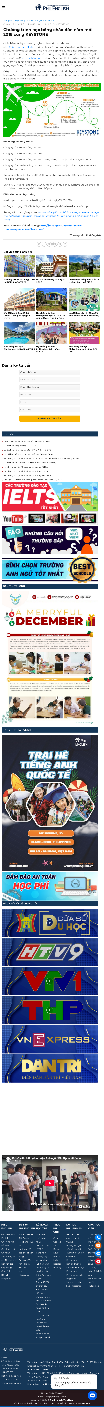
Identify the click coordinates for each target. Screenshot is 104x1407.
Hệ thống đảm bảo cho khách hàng (26, 1253)
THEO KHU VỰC (57, 1228)
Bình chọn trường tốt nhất (41, 1238)
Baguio (21, 47)
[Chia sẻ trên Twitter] (49, 244)
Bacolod (57, 1264)
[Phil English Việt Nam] (52, 7)
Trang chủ (8, 20)
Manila (56, 1256)
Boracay (57, 1267)
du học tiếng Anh (32, 58)
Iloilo (55, 1260)
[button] (4, 7)
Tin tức (51, 20)
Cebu (12, 47)
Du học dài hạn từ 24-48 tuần (42, 1326)
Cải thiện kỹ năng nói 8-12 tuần (42, 1308)
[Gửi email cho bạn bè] (54, 244)
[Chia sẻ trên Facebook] (44, 244)
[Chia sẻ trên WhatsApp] (39, 244)
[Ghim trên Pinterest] (59, 244)
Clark (30, 47)
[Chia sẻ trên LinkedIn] (65, 244)
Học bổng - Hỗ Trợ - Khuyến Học (31, 20)
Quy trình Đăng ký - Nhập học (6, 1275)
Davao (56, 1253)
